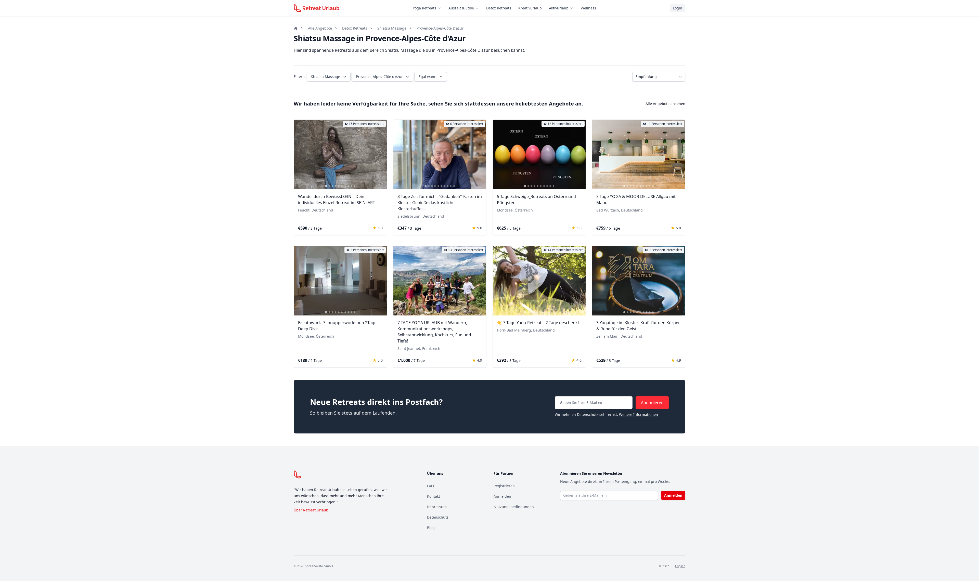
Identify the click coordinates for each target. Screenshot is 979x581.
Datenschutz (437, 517)
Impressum (437, 506)
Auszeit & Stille (461, 8)
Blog (431, 527)
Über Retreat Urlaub (311, 510)
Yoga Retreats (424, 8)
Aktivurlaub (559, 8)
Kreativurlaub (530, 8)
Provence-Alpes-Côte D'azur (440, 28)
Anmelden (502, 496)
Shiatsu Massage (391, 28)
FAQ (430, 485)
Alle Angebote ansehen (665, 103)
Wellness (588, 8)
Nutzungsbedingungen (514, 506)
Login (677, 8)
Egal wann (427, 76)
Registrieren (504, 485)
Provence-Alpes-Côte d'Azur (379, 76)
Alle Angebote (320, 28)
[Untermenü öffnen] (440, 8)
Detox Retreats (498, 8)
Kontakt (433, 496)
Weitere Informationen (638, 414)
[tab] (326, 186)
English (680, 566)
